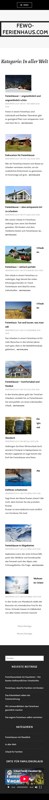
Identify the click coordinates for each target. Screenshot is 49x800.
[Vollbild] (40, 787)
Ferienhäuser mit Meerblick (17, 737)
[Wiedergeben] (8, 787)
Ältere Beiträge (24, 626)
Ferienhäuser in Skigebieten (19, 545)
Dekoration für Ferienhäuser (20, 155)
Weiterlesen (27, 123)
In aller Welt (10, 744)
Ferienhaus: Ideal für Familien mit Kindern (24, 688)
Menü (26, 5)
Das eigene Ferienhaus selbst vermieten (23, 717)
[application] (24, 779)
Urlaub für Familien (14, 751)
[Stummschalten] (36, 787)
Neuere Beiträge (24, 633)
